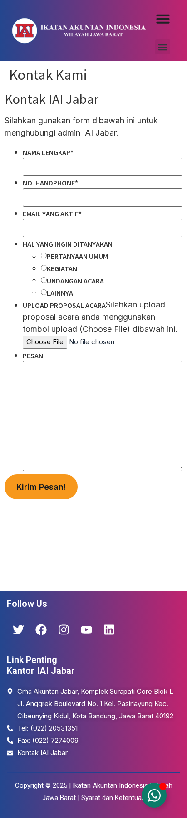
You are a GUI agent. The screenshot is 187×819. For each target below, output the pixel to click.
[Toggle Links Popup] (154, 795)
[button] (162, 46)
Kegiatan (62, 268)
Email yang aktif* (52, 213)
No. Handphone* (50, 182)
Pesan (33, 355)
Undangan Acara (75, 280)
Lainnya (60, 293)
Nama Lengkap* (48, 152)
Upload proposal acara (64, 305)
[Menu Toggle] (163, 18)
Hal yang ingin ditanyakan (68, 244)
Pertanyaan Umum (77, 256)
